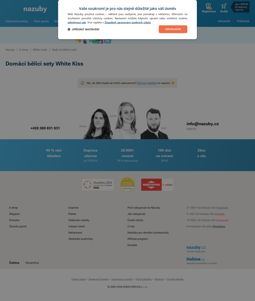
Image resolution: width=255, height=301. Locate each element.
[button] (83, 29)
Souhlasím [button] (173, 29)
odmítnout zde (77, 22)
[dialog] (127, 19)
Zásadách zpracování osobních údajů (128, 22)
